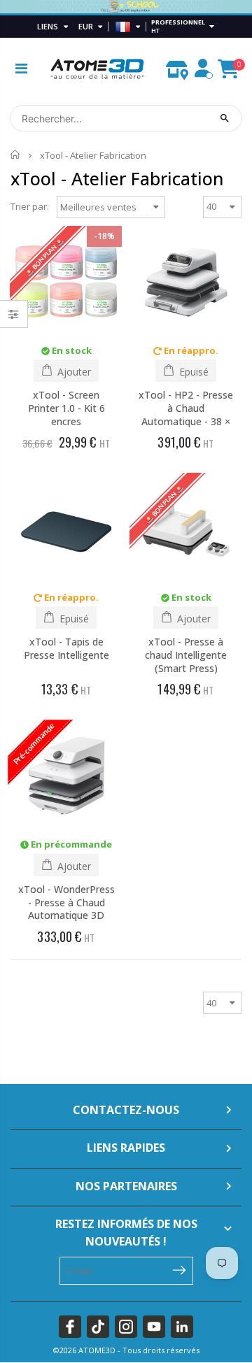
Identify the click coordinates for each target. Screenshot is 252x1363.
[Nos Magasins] (177, 66)
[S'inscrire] (179, 1269)
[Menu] (21, 68)
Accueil (15, 155)
